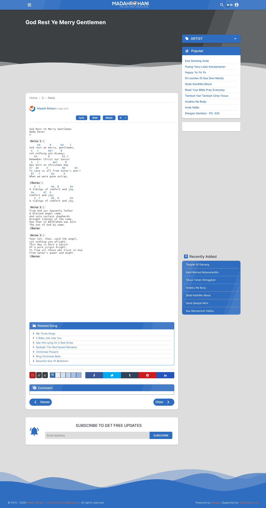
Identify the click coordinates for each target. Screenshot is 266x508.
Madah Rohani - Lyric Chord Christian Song (52, 502)
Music (109, 117)
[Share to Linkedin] (165, 375)
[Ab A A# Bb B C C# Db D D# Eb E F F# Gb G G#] (123, 117)
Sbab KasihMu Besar (198, 84)
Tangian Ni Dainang (197, 264)
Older (159, 402)
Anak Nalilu (192, 107)
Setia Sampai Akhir (197, 303)
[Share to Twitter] (112, 375)
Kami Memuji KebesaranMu (202, 272)
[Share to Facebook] (94, 375)
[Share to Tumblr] (130, 375)
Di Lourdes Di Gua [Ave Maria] (204, 78)
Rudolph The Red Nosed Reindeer (56, 347)
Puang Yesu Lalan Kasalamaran (205, 66)
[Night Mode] (229, 5)
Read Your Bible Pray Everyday (205, 89)
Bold (95, 117)
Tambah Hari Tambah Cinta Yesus (206, 95)
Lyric (81, 117)
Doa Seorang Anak (197, 60)
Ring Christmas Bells (48, 356)
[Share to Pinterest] (147, 375)
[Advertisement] (102, 62)
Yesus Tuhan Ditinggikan (201, 279)
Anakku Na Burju (195, 101)
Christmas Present (47, 351)
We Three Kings (45, 333)
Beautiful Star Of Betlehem (52, 361)
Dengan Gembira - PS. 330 (202, 113)
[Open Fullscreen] (32, 375)
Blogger (215, 502)
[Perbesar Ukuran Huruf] (39, 375)
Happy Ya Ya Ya (195, 72)
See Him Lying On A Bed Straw (54, 342)
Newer (45, 402)
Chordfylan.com (248, 502)
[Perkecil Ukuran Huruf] (45, 375)
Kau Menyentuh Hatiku (200, 310)
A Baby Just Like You (49, 338)
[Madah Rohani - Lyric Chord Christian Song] (130, 4)
